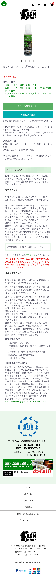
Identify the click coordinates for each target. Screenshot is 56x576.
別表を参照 (30, 254)
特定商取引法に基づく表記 (28, 514)
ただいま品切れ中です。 (28, 106)
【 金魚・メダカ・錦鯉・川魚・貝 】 (20, 85)
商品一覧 (28, 494)
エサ (20, 96)
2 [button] (26, 61)
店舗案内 (28, 507)
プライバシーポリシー (28, 520)
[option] (28, 40)
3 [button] (30, 61)
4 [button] (34, 61)
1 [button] (22, 61)
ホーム (28, 487)
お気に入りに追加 (28, 115)
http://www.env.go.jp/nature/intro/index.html (25, 401)
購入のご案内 (28, 501)
